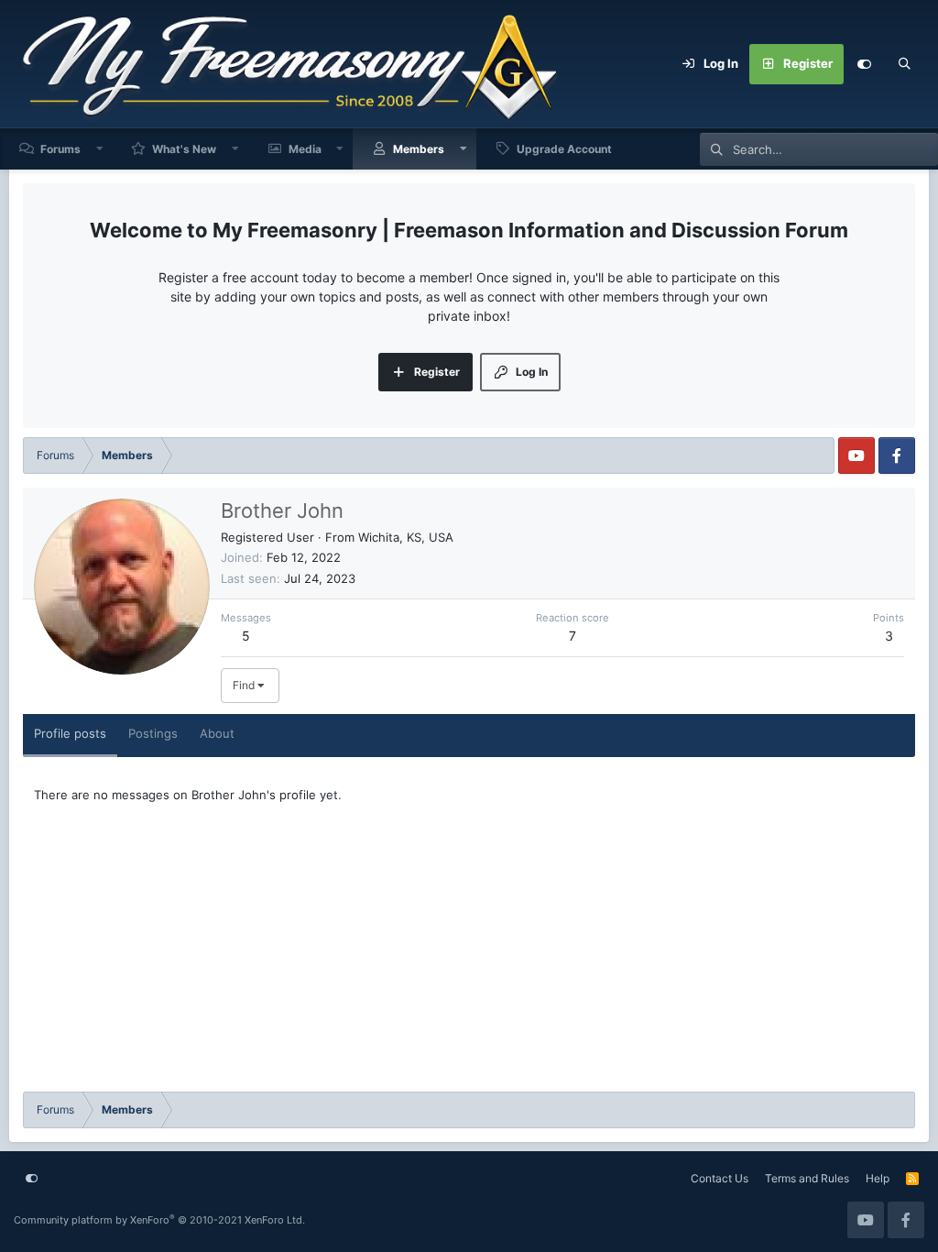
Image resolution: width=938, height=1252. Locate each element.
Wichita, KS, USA (405, 537)
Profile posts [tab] (70, 733)
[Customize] (864, 64)
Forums (60, 149)
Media (305, 149)
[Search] (904, 64)
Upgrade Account (564, 149)
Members (418, 149)
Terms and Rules (807, 1178)
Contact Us (719, 1178)
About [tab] (217, 733)
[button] (100, 149)
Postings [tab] (153, 733)
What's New (184, 149)
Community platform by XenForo (159, 1220)
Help (877, 1178)
